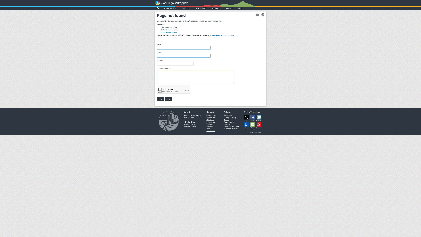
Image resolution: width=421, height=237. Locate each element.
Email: (159, 52)
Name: (159, 44)
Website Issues (229, 122)
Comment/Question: (164, 68)
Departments (170, 8)
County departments (169, 32)
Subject (160, 60)
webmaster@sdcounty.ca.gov (223, 35)
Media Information (190, 126)
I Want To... (185, 8)
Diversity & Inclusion (231, 128)
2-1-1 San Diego (189, 122)
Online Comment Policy (232, 126)
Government (200, 8)
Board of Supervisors (191, 124)
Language (227, 124)
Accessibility (228, 115)
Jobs (240, 8)
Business (229, 8)
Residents (216, 8)
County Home (211, 115)
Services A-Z (210, 131)
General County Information (193, 115)
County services (172, 30)
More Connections (255, 132)
